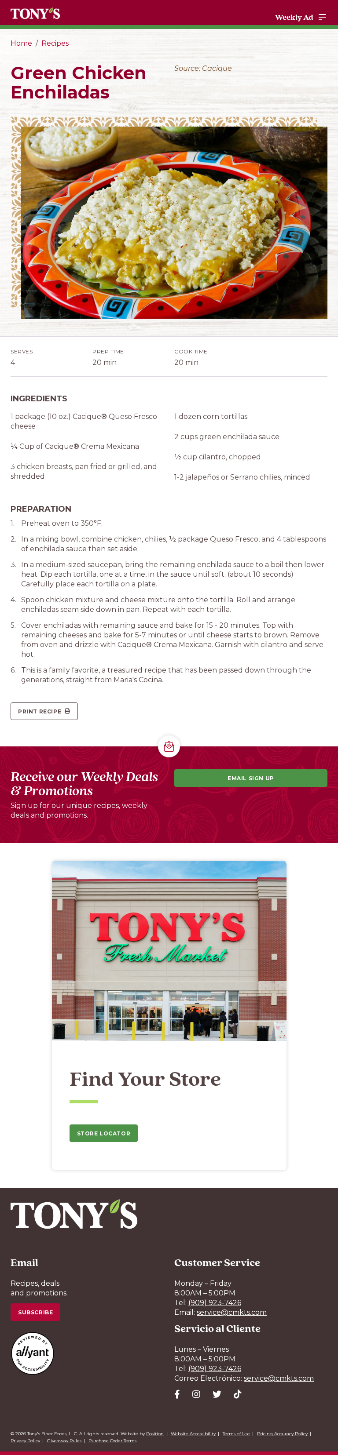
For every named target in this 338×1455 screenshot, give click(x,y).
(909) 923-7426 (214, 1303)
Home (21, 43)
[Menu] (322, 17)
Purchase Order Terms (112, 1441)
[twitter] (217, 1394)
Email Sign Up (251, 778)
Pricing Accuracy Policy (282, 1434)
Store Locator (104, 1133)
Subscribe (35, 1312)
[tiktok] (238, 1394)
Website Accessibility (193, 1434)
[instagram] (196, 1394)
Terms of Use (236, 1434)
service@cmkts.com (232, 1312)
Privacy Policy (25, 1441)
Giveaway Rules (64, 1441)
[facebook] (177, 1394)
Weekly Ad (294, 17)
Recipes (55, 43)
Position (155, 1434)
